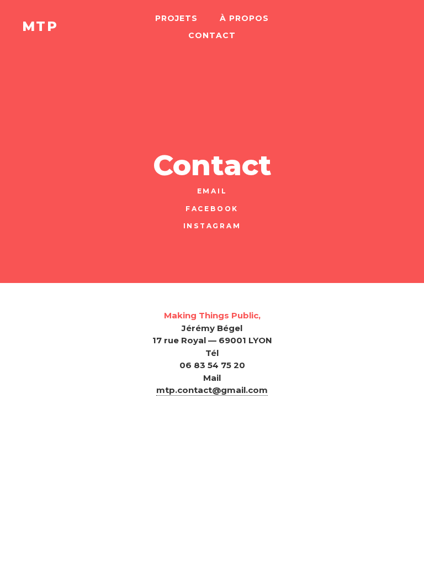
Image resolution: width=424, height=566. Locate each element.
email (212, 191)
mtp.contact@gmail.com (212, 390)
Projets (176, 18)
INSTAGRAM (212, 226)
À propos (244, 18)
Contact (212, 35)
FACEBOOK (212, 209)
